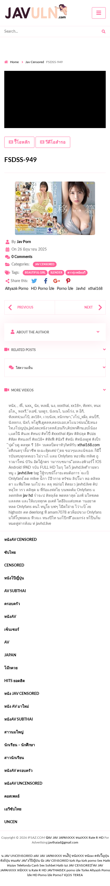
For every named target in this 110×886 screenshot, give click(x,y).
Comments (21, 257)
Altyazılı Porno (16, 289)
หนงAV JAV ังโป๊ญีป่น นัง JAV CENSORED (40, 860)
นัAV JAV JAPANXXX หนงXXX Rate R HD (75, 837)
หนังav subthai (18, 719)
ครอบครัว (12, 604)
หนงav (11, 865)
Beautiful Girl (35, 272)
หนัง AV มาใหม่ (16, 706)
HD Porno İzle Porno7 (48, 875)
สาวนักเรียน (14, 758)
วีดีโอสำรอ (55, 142)
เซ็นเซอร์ (11, 629)
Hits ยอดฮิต (14, 681)
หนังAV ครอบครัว (18, 771)
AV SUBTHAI (15, 591)
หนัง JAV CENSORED (21, 694)
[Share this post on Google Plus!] (57, 281)
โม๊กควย (11, 668)
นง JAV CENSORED (78, 865)
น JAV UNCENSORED (17, 855)
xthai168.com (88, 445)
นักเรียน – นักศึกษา (19, 745)
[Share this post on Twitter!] (34, 281)
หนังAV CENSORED (20, 540)
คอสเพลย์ (11, 796)
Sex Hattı (103, 860)
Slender (56, 272)
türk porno (88, 860)
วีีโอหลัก (21, 142)
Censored (14, 565)
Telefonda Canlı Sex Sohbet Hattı (40, 865)
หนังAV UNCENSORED (23, 783)
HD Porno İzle (42, 289)
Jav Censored (34, 62)
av (6, 642)
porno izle (23, 401)
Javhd (80, 289)
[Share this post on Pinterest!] (68, 281)
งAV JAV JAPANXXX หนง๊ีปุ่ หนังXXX (58, 855)
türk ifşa (75, 860)
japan (10, 655)
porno (9, 401)
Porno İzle (65, 289)
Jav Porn (24, 242)
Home (14, 62)
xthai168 (95, 289)
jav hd (28, 496)
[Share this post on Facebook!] (45, 281)
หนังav (10, 617)
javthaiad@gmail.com (63, 842)
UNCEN (10, 822)
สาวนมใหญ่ (13, 732)
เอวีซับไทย (12, 809)
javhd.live (25, 473)
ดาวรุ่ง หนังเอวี (76, 272)
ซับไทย (10, 552)
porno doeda (42, 401)
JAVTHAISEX (56, 870)
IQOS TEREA (73, 875)
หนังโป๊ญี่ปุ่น (14, 578)
